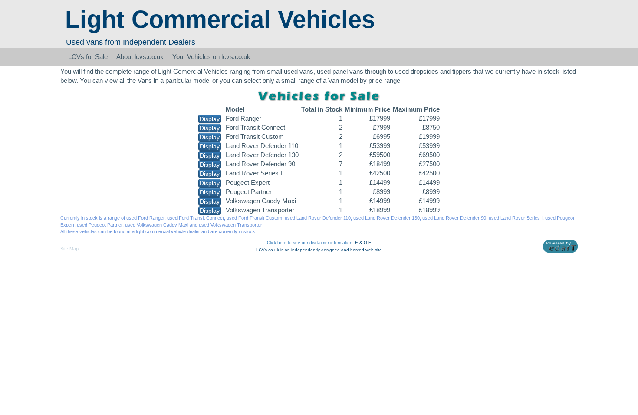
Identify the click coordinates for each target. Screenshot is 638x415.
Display (210, 118)
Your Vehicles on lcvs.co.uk (211, 56)
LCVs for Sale (88, 56)
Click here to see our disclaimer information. (310, 242)
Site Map (69, 248)
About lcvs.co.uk (140, 56)
